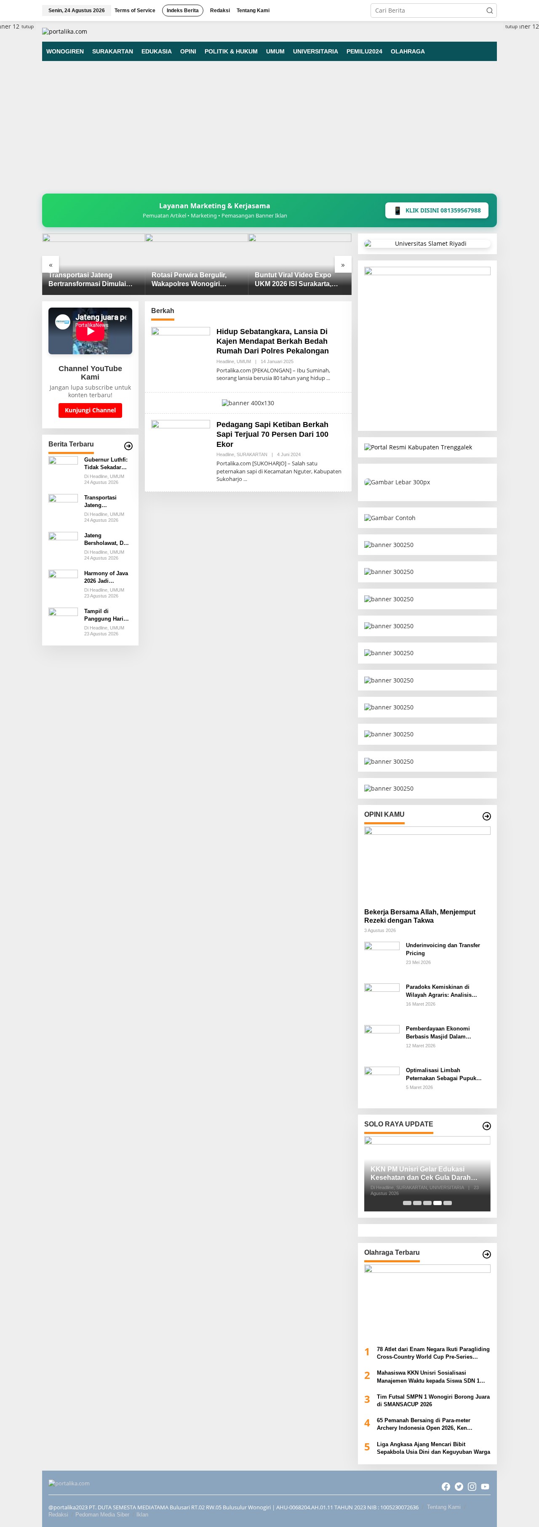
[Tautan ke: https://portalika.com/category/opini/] (487, 816)
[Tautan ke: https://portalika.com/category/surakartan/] (487, 1126)
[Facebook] (445, 1486)
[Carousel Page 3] (427, 1203)
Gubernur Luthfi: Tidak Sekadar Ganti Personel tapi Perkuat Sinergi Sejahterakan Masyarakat (106, 464)
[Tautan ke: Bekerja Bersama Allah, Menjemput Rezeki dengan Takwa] (427, 863)
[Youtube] (485, 1486)
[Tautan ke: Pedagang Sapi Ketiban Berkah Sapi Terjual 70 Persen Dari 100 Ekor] (180, 449)
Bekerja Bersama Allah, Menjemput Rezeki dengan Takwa (419, 916)
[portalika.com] (64, 31)
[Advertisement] (269, 130)
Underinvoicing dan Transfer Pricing (443, 949)
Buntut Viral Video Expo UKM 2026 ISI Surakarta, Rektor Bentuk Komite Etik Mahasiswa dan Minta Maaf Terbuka (297, 280)
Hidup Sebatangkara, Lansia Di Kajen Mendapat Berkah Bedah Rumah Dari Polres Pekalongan (272, 341)
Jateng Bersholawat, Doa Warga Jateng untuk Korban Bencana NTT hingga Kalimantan (107, 539)
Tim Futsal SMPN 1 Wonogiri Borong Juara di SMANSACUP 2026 (433, 1400)
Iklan (142, 1514)
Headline (225, 361)
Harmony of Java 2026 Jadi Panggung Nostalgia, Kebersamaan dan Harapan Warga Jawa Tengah (107, 577)
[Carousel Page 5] (447, 1203)
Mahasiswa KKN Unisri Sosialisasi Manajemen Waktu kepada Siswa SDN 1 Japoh (428, 1377)
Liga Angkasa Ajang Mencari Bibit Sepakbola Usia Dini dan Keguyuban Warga (433, 1448)
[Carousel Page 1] (407, 1203)
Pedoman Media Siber (102, 1514)
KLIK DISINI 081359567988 (437, 210)
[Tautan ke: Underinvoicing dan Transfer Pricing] (382, 959)
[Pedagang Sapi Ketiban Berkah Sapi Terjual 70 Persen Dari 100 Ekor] (245, 479)
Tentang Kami (444, 1507)
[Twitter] (459, 1486)
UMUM (244, 361)
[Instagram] (472, 1486)
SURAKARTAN (252, 454)
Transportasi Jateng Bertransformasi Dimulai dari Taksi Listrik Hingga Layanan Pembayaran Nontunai (87, 280)
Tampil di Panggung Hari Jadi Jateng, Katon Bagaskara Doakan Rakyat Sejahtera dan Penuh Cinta (106, 615)
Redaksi (58, 1514)
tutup (27, 26)
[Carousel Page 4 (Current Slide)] (437, 1203)
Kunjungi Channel (90, 410)
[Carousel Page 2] (417, 1203)
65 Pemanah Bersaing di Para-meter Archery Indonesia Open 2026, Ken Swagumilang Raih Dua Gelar (423, 1424)
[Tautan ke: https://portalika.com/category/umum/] (128, 446)
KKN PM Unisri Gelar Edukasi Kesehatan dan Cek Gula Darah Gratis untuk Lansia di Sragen (421, 1174)
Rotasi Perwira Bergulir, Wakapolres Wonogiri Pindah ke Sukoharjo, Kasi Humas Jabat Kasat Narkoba (194, 280)
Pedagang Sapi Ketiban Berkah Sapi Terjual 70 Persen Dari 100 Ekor (272, 434)
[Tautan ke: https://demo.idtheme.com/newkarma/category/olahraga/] (487, 1254)
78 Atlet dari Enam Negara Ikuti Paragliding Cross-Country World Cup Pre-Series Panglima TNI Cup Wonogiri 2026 (433, 1353)
